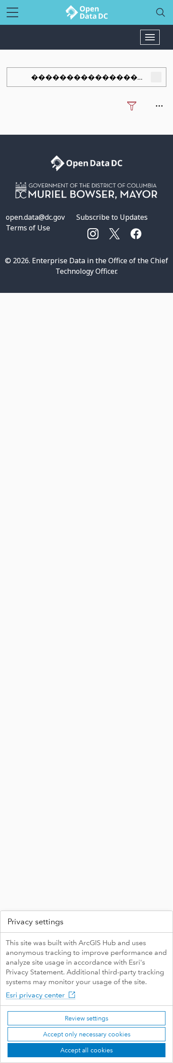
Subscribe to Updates (112, 217)
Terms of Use (28, 228)
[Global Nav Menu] (12, 12)
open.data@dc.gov (35, 217)
